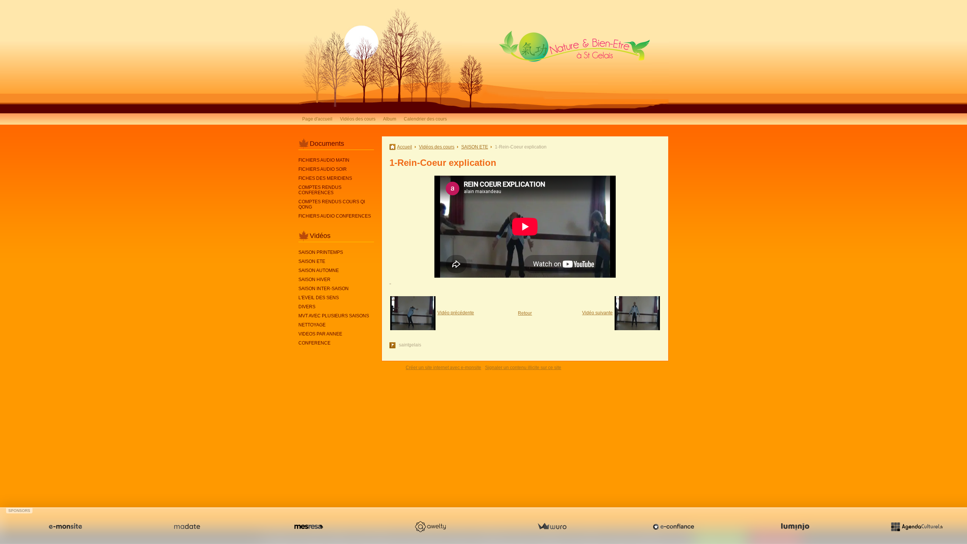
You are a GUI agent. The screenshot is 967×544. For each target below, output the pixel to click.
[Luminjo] (795, 526)
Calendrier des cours (425, 119)
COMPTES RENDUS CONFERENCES (319, 190)
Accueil (404, 147)
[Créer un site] (65, 526)
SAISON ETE (311, 261)
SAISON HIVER (314, 279)
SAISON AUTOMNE (318, 270)
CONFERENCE (314, 343)
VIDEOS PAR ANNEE (320, 334)
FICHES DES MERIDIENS (325, 178)
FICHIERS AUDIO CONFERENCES (334, 216)
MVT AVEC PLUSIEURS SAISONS (333, 315)
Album (389, 119)
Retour (525, 313)
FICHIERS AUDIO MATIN (323, 160)
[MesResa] (308, 526)
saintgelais (410, 345)
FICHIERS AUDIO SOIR (322, 169)
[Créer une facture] (552, 526)
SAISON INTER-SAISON (323, 288)
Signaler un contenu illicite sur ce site (523, 367)
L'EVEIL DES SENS (318, 297)
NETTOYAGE (312, 325)
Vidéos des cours (357, 119)
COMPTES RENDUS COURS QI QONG (331, 204)
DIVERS (306, 306)
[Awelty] (430, 526)
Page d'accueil (317, 119)
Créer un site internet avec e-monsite (443, 367)
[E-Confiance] (673, 526)
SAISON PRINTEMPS (320, 252)
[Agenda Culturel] (916, 526)
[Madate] (187, 526)
